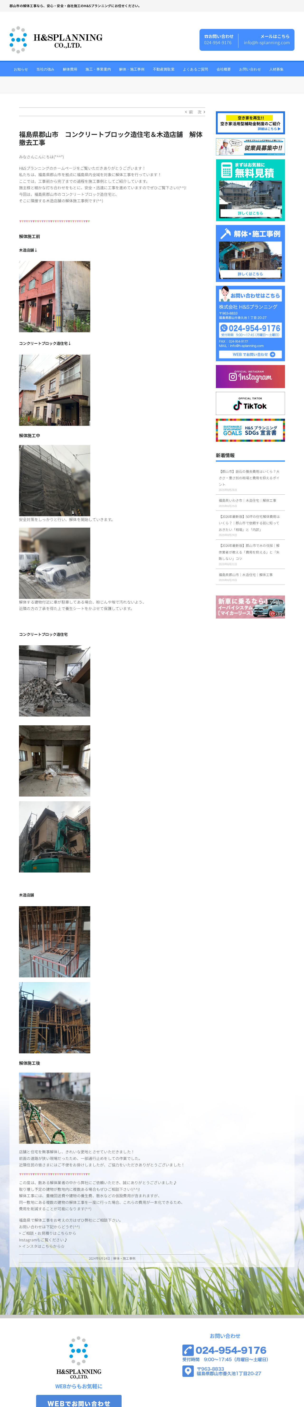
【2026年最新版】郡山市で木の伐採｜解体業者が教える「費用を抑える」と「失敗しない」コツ (249, 552)
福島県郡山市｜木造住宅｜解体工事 (246, 574)
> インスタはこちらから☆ (42, 1246)
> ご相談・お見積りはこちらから (47, 1233)
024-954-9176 (218, 42)
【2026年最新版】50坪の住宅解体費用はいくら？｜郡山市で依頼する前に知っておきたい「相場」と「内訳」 (249, 523)
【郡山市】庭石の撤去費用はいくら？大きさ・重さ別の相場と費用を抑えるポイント (249, 478)
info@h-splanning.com (267, 42)
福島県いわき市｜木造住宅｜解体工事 (247, 500)
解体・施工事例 (124, 1258)
